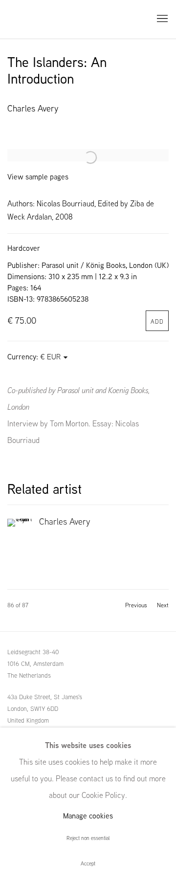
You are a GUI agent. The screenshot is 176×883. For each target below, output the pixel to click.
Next (163, 605)
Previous (136, 605)
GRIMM (29, 19)
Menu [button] (161, 19)
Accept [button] (88, 863)
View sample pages (37, 176)
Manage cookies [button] (88, 815)
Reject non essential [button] (88, 838)
